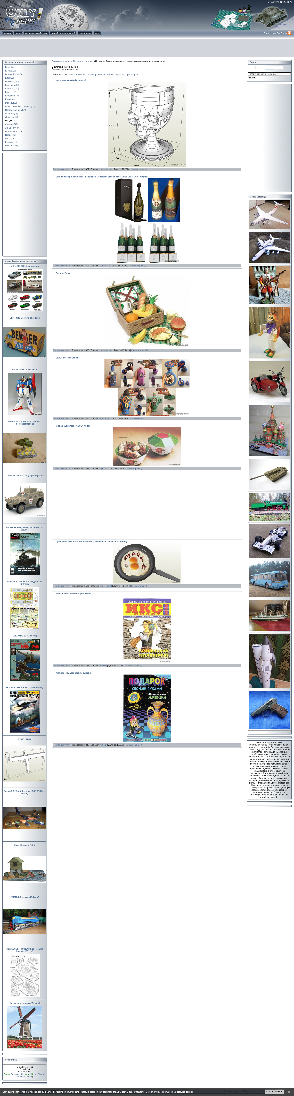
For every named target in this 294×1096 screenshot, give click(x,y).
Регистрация (85, 33)
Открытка (9, 117)
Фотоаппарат (11, 131)
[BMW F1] (269, 557)
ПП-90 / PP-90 (24, 739)
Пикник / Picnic (63, 273)
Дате (71, 74)
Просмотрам (132, 74)
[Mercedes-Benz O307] (269, 596)
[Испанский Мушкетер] (269, 303)
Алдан (7, 1074)
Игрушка (9, 81)
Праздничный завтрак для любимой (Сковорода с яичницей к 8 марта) (91, 542)
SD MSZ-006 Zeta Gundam (24, 370)
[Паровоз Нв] (269, 520)
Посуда (8, 121)
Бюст (7, 67)
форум (18, 33)
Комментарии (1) (139, 350)
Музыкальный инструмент (18, 106)
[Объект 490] (269, 489)
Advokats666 (17, 1074)
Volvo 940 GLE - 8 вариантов (25, 266)
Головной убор (12, 74)
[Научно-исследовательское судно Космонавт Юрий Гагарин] (269, 630)
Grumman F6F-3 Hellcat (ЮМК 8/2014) (24, 687)
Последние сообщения (36, 33)
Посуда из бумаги (61, 169)
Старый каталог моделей (63, 33)
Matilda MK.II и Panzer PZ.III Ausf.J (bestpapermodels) (24, 422)
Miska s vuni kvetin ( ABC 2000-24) (73, 426)
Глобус (8, 71)
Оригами (9, 113)
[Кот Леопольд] (269, 358)
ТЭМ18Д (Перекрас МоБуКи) (25, 897)
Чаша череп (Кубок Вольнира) (71, 80)
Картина (9, 88)
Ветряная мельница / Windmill (25, 1003)
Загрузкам (119, 74)
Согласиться (274, 1091)
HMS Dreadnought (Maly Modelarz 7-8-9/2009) (24, 528)
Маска (8, 99)
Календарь (10, 85)
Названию (81, 74)
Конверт (9, 92)
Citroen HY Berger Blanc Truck (25, 318)
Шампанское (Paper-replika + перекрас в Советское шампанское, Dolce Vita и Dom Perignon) (102, 177)
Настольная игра (13, 110)
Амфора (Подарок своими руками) (73, 673)
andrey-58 (29, 1074)
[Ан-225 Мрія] (269, 262)
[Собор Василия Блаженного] (269, 455)
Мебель (9, 103)
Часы (7, 138)
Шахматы (9, 142)
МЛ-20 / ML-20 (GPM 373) (25, 636)
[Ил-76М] (269, 228)
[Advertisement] (147, 48)
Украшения (10, 128)
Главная (7, 33)
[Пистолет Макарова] (269, 728)
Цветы (8, 135)
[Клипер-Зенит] (269, 687)
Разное (8, 146)
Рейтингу (92, 74)
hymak (103, 469)
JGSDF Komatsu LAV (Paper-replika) (25, 475)
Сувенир (9, 124)
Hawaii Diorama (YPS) (24, 845)
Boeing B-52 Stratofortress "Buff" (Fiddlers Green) (25, 792)
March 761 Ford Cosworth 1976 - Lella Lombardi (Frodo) (24, 950)
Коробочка (10, 96)
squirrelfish (105, 266)
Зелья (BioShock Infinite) (68, 358)
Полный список (24, 1076)
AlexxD (103, 665)
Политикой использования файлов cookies (171, 1092)
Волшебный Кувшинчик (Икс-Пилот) (74, 593)
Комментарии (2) (138, 266)
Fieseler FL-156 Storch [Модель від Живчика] (24, 582)
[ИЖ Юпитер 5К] (269, 401)
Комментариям (105, 74)
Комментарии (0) (139, 169)
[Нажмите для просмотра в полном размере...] (147, 166)
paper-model (106, 169)
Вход (97, 33)
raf (36, 1074)
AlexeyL (41, 1074)
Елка (7, 78)
